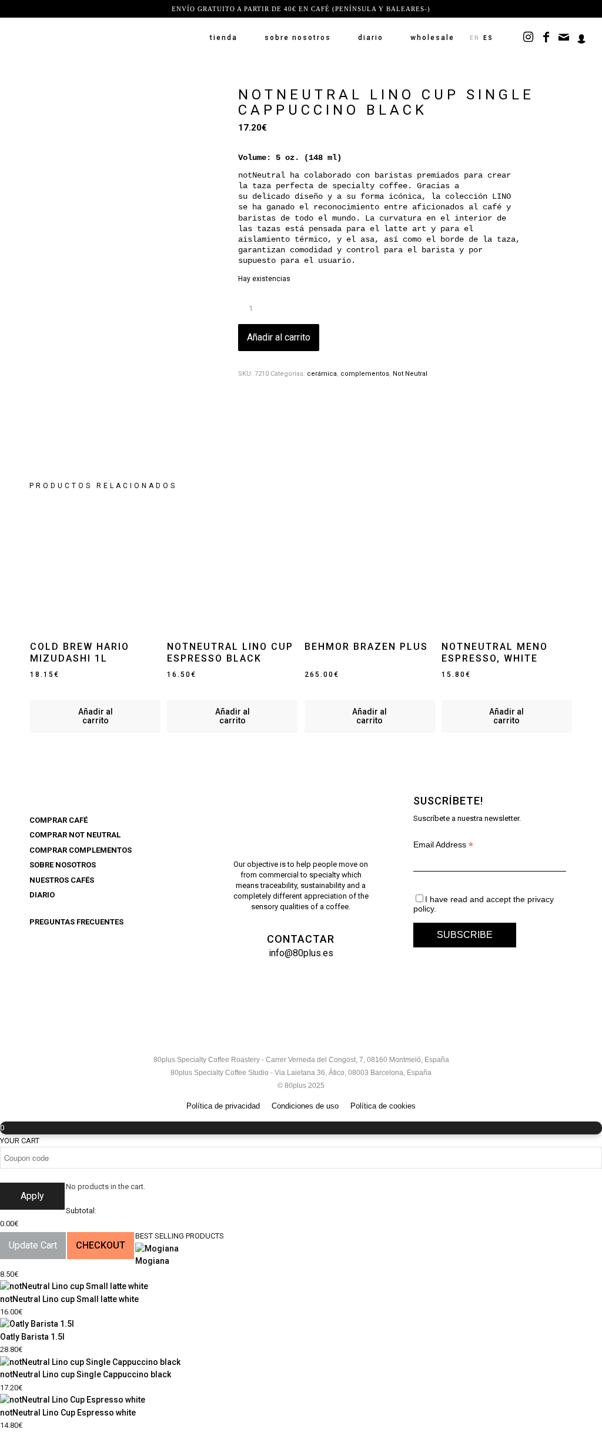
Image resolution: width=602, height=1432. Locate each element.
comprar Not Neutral (75, 834)
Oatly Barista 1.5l (32, 1336)
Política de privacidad (223, 1105)
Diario (42, 894)
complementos (364, 374)
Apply (32, 1195)
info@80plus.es (301, 953)
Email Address (443, 844)
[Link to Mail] (564, 37)
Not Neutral (410, 374)
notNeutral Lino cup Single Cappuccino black (85, 1374)
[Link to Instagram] (528, 37)
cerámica (322, 374)
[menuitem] (223, 37)
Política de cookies (383, 1105)
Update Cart (33, 1245)
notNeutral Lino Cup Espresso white (68, 1412)
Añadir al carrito (278, 337)
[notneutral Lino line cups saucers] (119, 307)
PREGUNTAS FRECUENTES (76, 921)
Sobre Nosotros (62, 864)
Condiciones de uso (305, 1105)
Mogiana (152, 1261)
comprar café (58, 820)
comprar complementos (80, 850)
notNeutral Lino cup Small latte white (69, 1299)
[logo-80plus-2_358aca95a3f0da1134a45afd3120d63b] (100, 37)
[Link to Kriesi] (581, 37)
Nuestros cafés (61, 880)
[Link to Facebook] (546, 37)
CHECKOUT (100, 1245)
